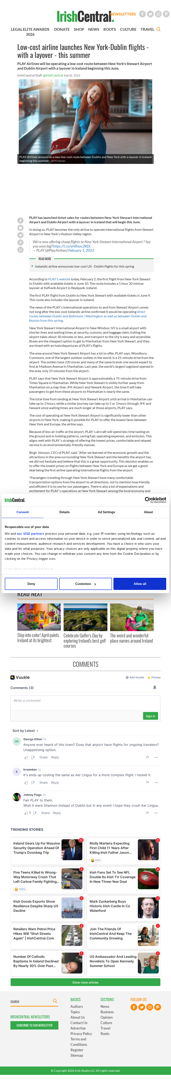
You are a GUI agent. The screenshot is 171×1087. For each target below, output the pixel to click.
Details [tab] (64, 512)
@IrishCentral (53, 75)
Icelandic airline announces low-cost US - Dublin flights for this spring (84, 266)
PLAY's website (59, 279)
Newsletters (123, 14)
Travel (105, 1028)
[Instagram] (158, 14)
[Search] (158, 29)
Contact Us (78, 1023)
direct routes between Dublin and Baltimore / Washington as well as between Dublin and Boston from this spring (88, 316)
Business (107, 1012)
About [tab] (148, 512)
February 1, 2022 (81, 250)
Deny (31, 584)
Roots (105, 1033)
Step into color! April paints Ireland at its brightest (38, 637)
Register (76, 1050)
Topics (75, 1012)
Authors (76, 1006)
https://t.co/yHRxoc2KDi (71, 246)
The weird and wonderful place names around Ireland (131, 638)
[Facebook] (142, 14)
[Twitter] (150, 14)
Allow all (140, 584)
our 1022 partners (30, 533)
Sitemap (76, 1055)
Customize (83, 584)
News (105, 1006)
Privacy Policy (81, 1033)
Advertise (78, 1028)
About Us (77, 1017)
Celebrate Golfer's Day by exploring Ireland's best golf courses (85, 640)
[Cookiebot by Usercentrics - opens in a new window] (148, 500)
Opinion (107, 1017)
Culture (106, 1023)
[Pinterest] (166, 14)
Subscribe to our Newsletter (34, 1025)
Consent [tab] (22, 512)
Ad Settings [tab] (106, 512)
